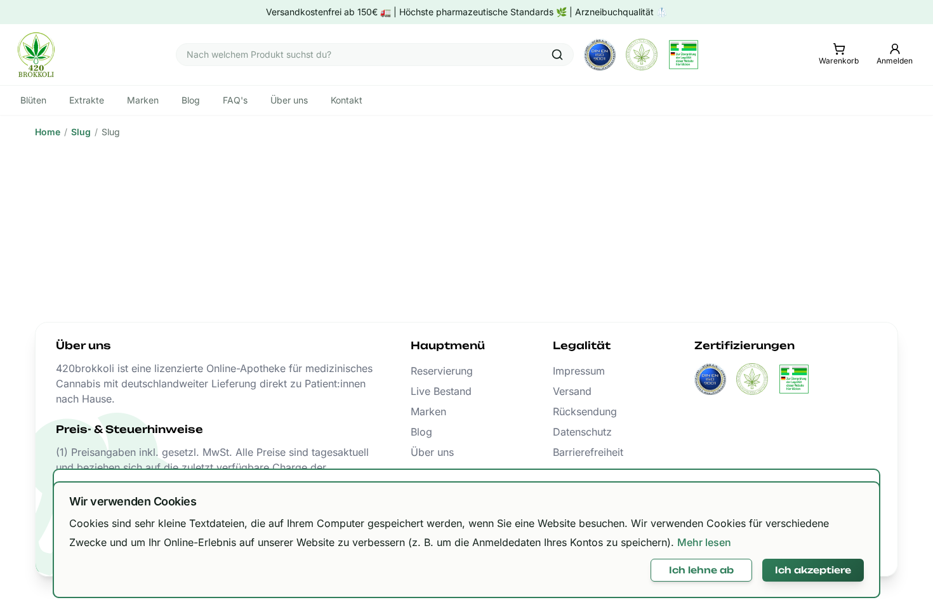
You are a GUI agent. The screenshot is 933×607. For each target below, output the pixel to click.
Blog (421, 431)
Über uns (432, 452)
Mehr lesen (704, 542)
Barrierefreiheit (588, 452)
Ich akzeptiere (813, 569)
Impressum (579, 370)
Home (47, 131)
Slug (81, 131)
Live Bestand (441, 391)
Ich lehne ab (701, 569)
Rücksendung (585, 411)
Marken (428, 411)
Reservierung (442, 370)
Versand (572, 391)
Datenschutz (582, 431)
